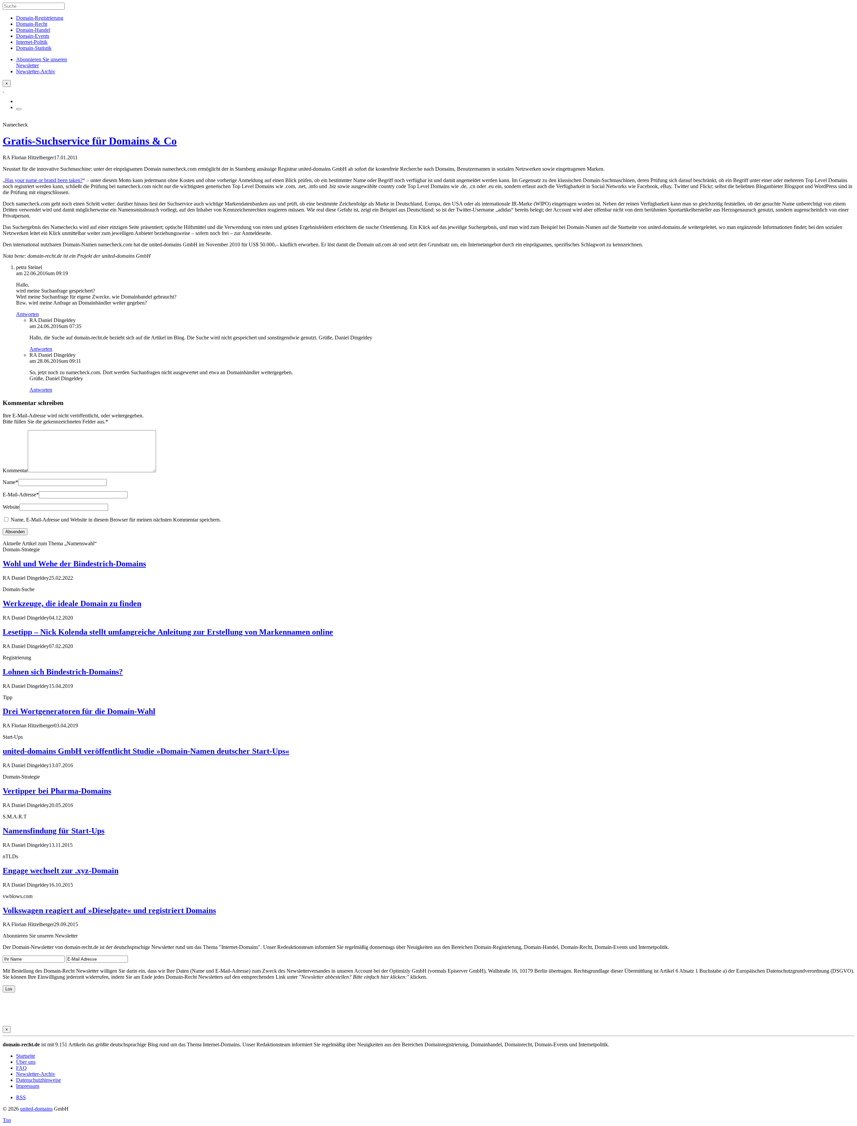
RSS (21, 1097)
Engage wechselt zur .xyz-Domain (61, 870)
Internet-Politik (32, 42)
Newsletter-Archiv (35, 1074)
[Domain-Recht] (3, 90)
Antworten (27, 314)
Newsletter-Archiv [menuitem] (35, 71)
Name (10, 482)
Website (11, 507)
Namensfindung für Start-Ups (53, 830)
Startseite (25, 1056)
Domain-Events (32, 36)
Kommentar (15, 470)
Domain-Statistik (34, 48)
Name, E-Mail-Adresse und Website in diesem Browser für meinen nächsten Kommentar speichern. (116, 519)
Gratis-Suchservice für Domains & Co (90, 141)
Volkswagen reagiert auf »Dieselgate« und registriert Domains (109, 910)
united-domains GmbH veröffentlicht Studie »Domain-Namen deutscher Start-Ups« (146, 751)
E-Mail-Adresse (21, 494)
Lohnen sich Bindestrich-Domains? (63, 671)
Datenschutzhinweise (38, 1080)
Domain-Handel (33, 30)
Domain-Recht (31, 24)
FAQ (21, 1068)
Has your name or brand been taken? (44, 180)
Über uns (25, 1062)
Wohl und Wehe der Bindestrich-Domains (74, 563)
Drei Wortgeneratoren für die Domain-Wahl (79, 711)
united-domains (36, 1109)
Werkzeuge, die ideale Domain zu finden (72, 603)
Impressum (27, 1086)
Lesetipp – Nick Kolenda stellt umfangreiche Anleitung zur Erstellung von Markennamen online (168, 632)
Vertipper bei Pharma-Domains (57, 791)
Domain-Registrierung (39, 18)
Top (7, 1120)
